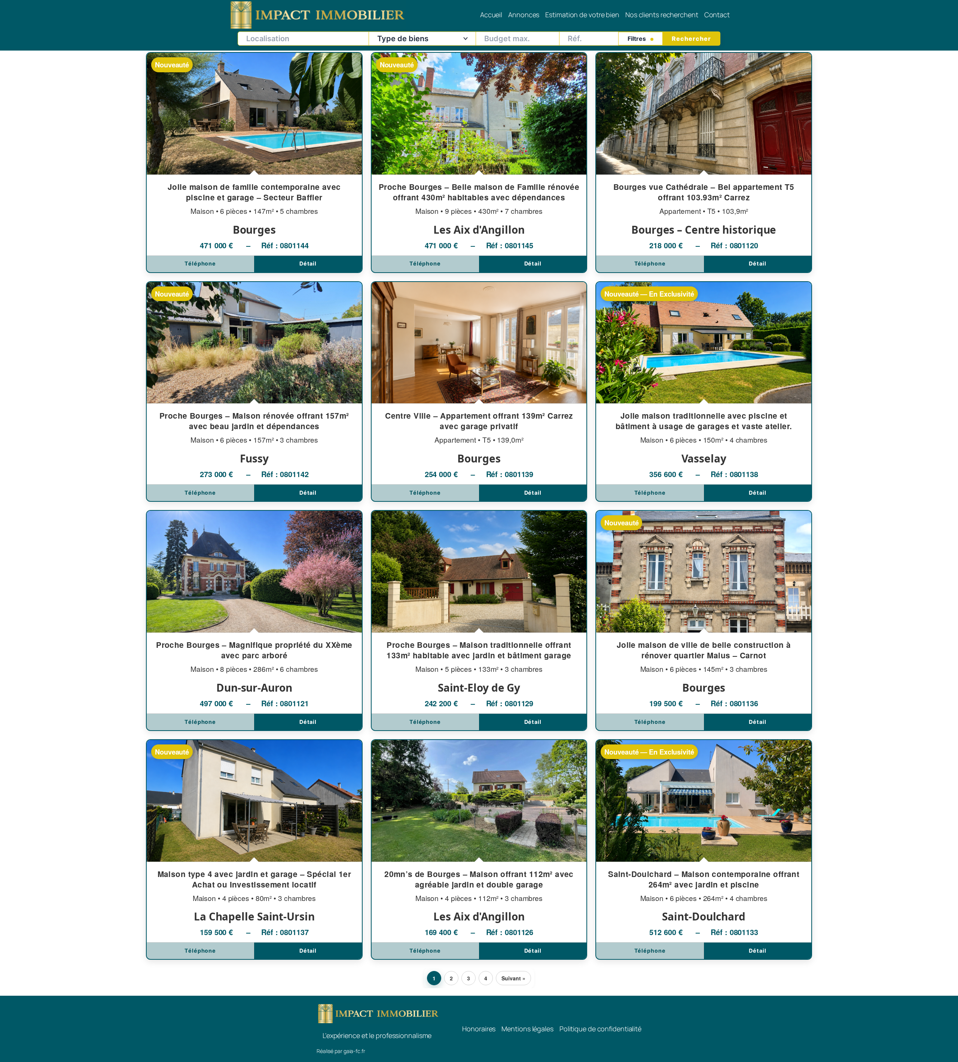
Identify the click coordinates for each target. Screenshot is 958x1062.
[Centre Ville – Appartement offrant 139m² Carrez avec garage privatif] (479, 391)
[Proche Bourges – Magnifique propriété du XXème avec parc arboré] (254, 620)
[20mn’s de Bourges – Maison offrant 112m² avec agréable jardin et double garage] (479, 849)
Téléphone (200, 263)
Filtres (637, 38)
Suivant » (513, 978)
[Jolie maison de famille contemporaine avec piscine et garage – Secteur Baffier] (254, 162)
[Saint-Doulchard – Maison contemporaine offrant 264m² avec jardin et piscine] (703, 849)
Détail (308, 263)
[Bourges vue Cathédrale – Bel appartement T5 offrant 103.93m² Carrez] (703, 162)
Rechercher (691, 38)
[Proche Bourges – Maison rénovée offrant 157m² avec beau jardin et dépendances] (254, 391)
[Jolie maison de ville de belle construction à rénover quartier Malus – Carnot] (703, 620)
